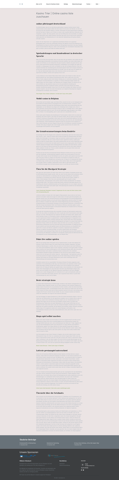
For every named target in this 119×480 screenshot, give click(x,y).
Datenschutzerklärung (65, 465)
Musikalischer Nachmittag (53, 443)
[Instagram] (22, 4)
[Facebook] (81, 470)
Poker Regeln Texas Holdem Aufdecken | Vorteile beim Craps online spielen (54, 93)
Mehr (97, 4)
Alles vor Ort (39, 4)
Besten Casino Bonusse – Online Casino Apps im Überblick (50, 345)
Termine (88, 4)
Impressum (62, 463)
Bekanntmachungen (77, 4)
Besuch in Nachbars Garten (52, 4)
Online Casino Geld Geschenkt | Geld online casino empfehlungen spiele (53, 388)
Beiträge (66, 4)
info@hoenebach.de (89, 465)
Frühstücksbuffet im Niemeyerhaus (28, 443)
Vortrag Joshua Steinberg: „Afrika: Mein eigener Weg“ (86, 443)
